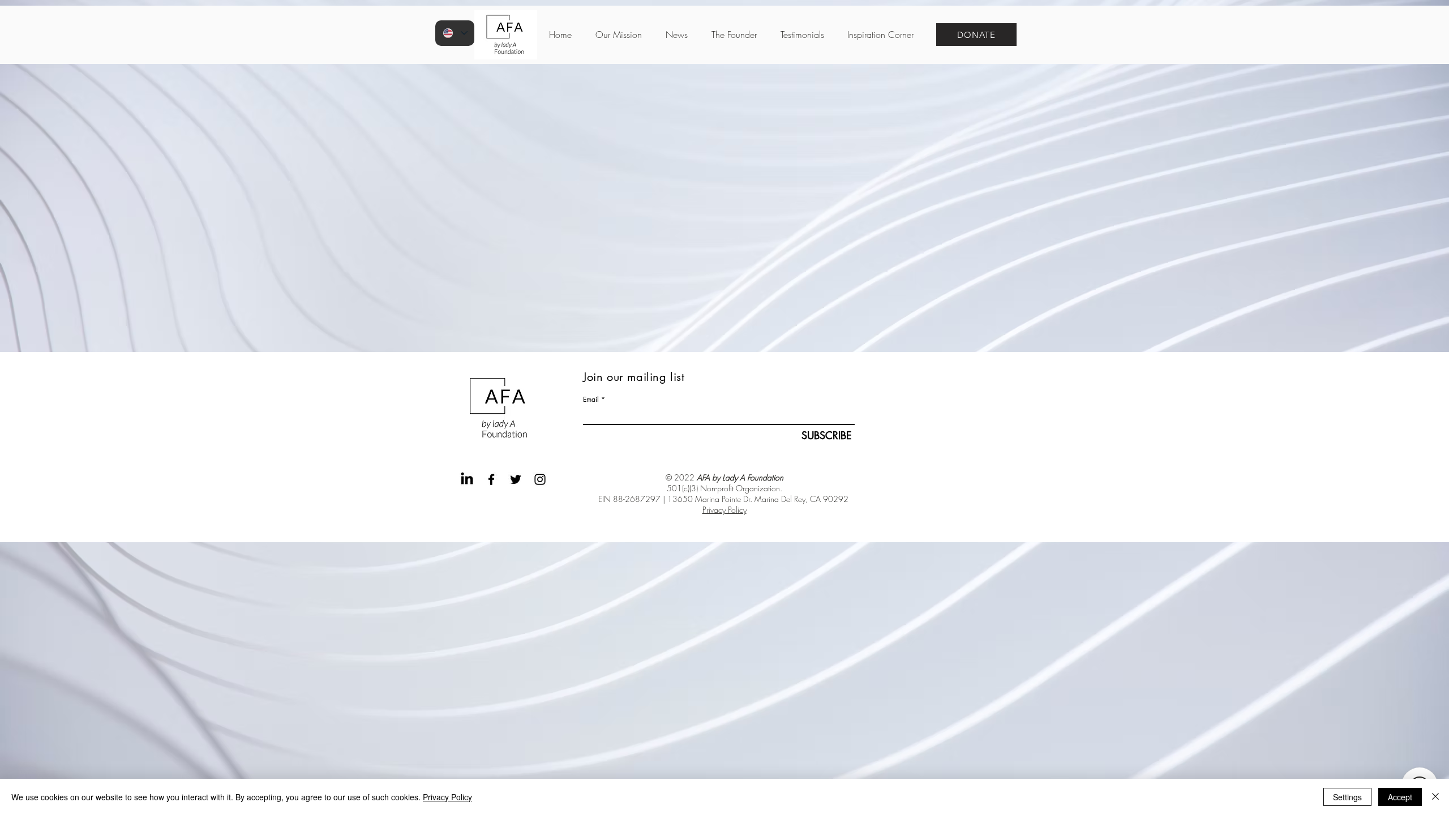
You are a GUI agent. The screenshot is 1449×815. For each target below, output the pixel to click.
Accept (1400, 797)
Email (591, 399)
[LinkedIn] (467, 479)
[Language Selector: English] (454, 33)
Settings (1347, 797)
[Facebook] (491, 479)
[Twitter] (515, 479)
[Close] (1435, 797)
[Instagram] (540, 479)
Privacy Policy (724, 509)
